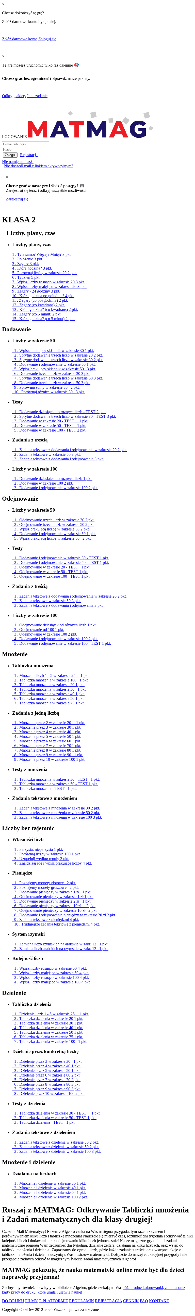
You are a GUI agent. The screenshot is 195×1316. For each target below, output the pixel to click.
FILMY (31, 1301)
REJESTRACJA (108, 1301)
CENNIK (131, 1301)
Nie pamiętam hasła (18, 161)
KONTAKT (159, 1301)
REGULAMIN (81, 1301)
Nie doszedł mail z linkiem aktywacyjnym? (38, 166)
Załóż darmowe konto (19, 39)
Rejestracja (29, 155)
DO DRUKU (13, 1301)
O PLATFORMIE (53, 1301)
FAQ (144, 1301)
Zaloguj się (47, 39)
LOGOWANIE (14, 136)
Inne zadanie (37, 96)
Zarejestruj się (17, 199)
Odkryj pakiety (14, 96)
